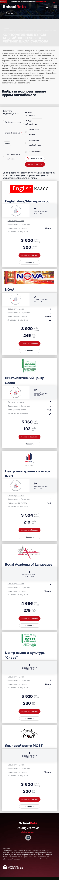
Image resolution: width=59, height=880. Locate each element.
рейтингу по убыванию (33, 172)
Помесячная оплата (34, 131)
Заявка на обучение (29, 255)
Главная (6, 28)
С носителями (35, 152)
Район (7, 144)
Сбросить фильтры (27, 178)
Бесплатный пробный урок (35, 142)
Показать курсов (34, 164)
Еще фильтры (37, 158)
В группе (7, 111)
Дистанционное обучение (13, 156)
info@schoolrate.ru (28, 832)
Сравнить (30, 262)
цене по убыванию (30, 175)
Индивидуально (11, 113)
